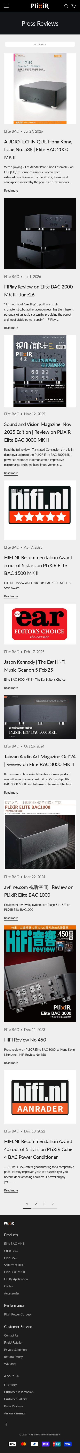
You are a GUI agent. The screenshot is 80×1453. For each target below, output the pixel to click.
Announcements (14, 1413)
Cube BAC (11, 1250)
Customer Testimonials (19, 1392)
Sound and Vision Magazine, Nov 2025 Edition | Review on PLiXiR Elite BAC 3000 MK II (37, 432)
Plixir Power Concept (17, 1314)
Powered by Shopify (51, 1434)
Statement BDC (14, 1265)
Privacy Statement (15, 1349)
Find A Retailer (13, 1342)
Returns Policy (13, 1357)
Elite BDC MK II (14, 1272)
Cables (8, 1286)
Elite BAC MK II (14, 1243)
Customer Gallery (15, 1399)
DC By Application (16, 1279)
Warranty (10, 1363)
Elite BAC (11, 131)
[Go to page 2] (53, 1203)
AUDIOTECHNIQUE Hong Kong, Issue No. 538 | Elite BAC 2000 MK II (38, 149)
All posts (40, 44)
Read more (11, 190)
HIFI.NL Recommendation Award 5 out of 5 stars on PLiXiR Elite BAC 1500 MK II (38, 565)
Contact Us (11, 1335)
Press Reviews (13, 1406)
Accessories (12, 1293)
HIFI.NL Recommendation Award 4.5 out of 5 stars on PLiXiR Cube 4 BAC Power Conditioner (38, 1149)
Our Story (10, 1385)
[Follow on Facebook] (6, 1424)
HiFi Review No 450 (25, 1040)
